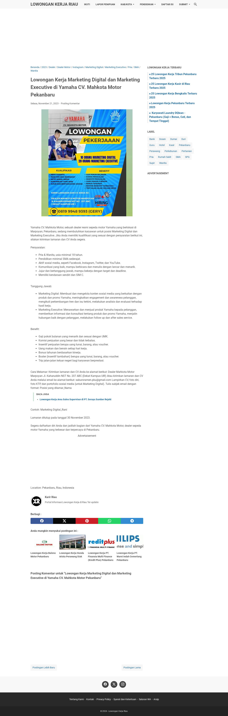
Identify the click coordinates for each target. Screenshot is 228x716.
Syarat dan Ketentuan (124, 699)
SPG (187, 157)
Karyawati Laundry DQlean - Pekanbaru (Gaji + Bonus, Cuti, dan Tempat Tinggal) (170, 117)
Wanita (163, 163)
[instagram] (122, 684)
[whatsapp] (109, 521)
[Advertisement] (114, 37)
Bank (152, 139)
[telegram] (132, 521)
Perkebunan (171, 151)
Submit (183, 4)
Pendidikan (146, 4)
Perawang (154, 151)
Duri (183, 139)
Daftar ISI (167, 4)
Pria (151, 157)
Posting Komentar (70, 103)
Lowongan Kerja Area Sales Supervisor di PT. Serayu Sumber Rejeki (75, 399)
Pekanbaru (184, 145)
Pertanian (187, 151)
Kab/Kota (126, 4)
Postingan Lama (132, 667)
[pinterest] (87, 521)
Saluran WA (145, 699)
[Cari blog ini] (195, 4)
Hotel (162, 145)
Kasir (171, 145)
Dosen (162, 139)
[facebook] (42, 521)
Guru (152, 145)
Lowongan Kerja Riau (54, 4)
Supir (152, 163)
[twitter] (64, 521)
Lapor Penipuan (105, 4)
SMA (178, 157)
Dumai (173, 139)
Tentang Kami (76, 699)
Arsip (156, 699)
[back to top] (221, 708)
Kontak (90, 699)
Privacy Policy (103, 699)
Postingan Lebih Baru (44, 667)
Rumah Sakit (164, 157)
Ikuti (87, 4)
